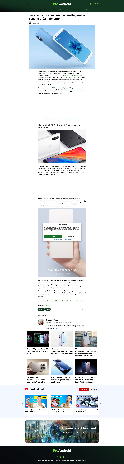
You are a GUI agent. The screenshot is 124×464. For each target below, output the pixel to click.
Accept (53, 236)
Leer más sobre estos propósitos (60, 232)
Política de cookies (55, 239)
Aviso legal (70, 239)
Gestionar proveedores (49, 232)
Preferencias (71, 236)
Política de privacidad (63, 239)
